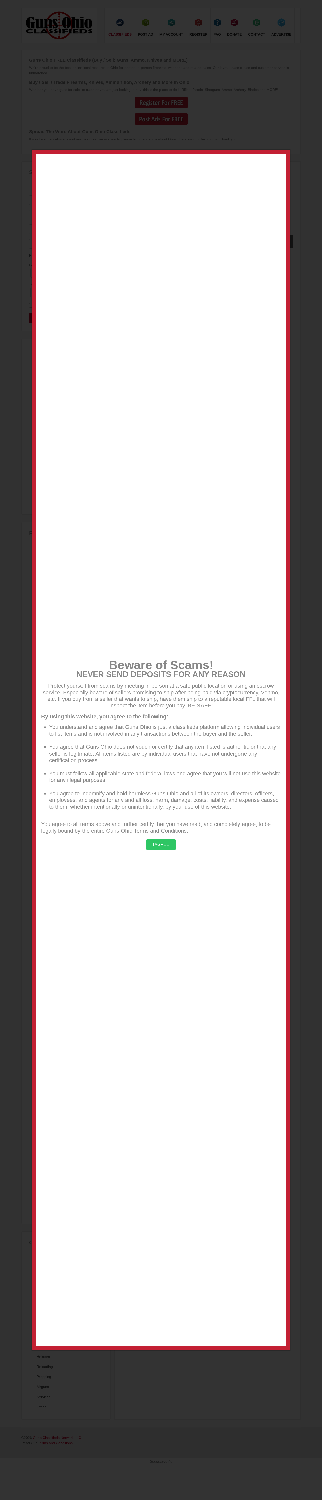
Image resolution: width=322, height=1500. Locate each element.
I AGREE (161, 844)
